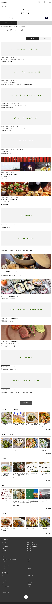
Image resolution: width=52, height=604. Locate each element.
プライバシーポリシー (32, 588)
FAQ (2, 584)
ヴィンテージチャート (32, 546)
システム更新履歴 (5, 586)
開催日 (45, 38)
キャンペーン (4, 550)
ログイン (3, 568)
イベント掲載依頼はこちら (26, 402)
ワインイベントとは (43, 22)
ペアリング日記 (31, 542)
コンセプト (30, 582)
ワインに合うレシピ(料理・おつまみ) (9, 559)
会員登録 (29, 568)
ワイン (29, 559)
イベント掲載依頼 (21, 26)
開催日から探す (5, 26)
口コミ (3, 552)
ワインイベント (31, 548)
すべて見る (48, 429)
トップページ (4, 582)
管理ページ (4, 575)
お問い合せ (30, 586)
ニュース (29, 550)
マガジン (3, 548)
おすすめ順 (32, 38)
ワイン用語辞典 (5, 546)
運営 (2, 588)
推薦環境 (29, 584)
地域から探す (13, 26)
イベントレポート (26, 22)
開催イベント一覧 (8, 22)
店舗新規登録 (30, 575)
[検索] (46, 18)
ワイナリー (4, 561)
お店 (29, 561)
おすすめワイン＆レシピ (33, 544)
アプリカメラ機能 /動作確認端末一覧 (5, 591)
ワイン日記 (4, 542)
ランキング (4, 544)
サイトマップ (30, 590)
